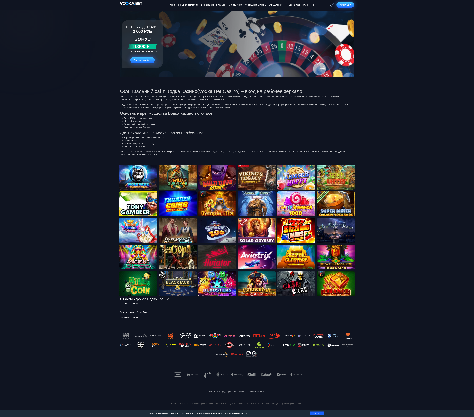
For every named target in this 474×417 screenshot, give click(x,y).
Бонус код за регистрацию (213, 5)
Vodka (172, 5)
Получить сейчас (142, 60)
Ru (312, 5)
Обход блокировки (277, 5)
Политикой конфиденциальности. (234, 413)
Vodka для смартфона (255, 5)
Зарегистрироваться (298, 5)
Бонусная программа (188, 5)
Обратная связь (257, 392)
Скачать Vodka (235, 5)
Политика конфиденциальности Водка (226, 392)
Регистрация (345, 5)
